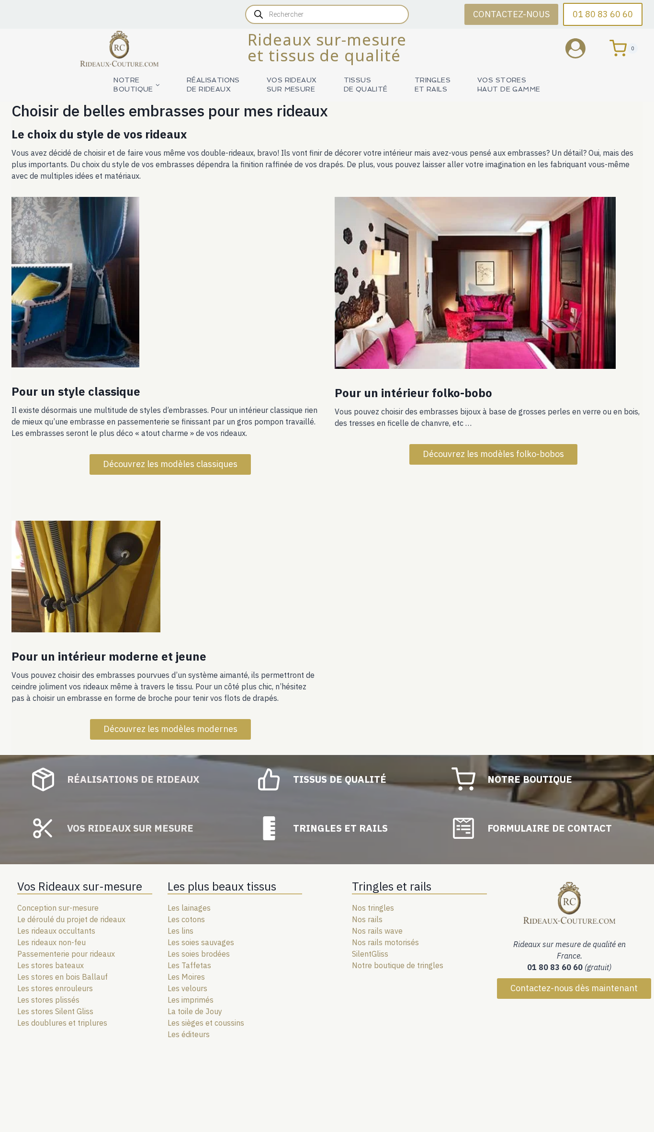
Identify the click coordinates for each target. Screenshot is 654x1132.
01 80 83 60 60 (603, 14)
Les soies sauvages (201, 942)
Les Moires (186, 977)
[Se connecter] (582, 48)
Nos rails (367, 919)
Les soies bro (190, 954)
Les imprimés (191, 1000)
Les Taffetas (189, 965)
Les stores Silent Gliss (55, 1011)
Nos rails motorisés (385, 942)
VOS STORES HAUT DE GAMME (508, 84)
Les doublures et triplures (62, 1023)
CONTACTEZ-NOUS (511, 14)
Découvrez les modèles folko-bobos (493, 453)
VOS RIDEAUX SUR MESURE (292, 84)
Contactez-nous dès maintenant (574, 988)
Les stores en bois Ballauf (62, 977)
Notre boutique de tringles (397, 965)
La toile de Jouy (195, 1011)
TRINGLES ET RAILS (433, 84)
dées (221, 954)
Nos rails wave (377, 931)
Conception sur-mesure (58, 908)
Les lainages (189, 908)
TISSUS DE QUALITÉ (366, 84)
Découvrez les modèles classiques (170, 463)
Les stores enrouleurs (55, 988)
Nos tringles (373, 908)
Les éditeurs (189, 1034)
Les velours (187, 988)
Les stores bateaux (50, 965)
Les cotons (186, 919)
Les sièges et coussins (206, 1023)
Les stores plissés (48, 1000)
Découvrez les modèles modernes (170, 728)
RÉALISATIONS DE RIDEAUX (213, 84)
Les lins (180, 931)
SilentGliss (370, 954)
